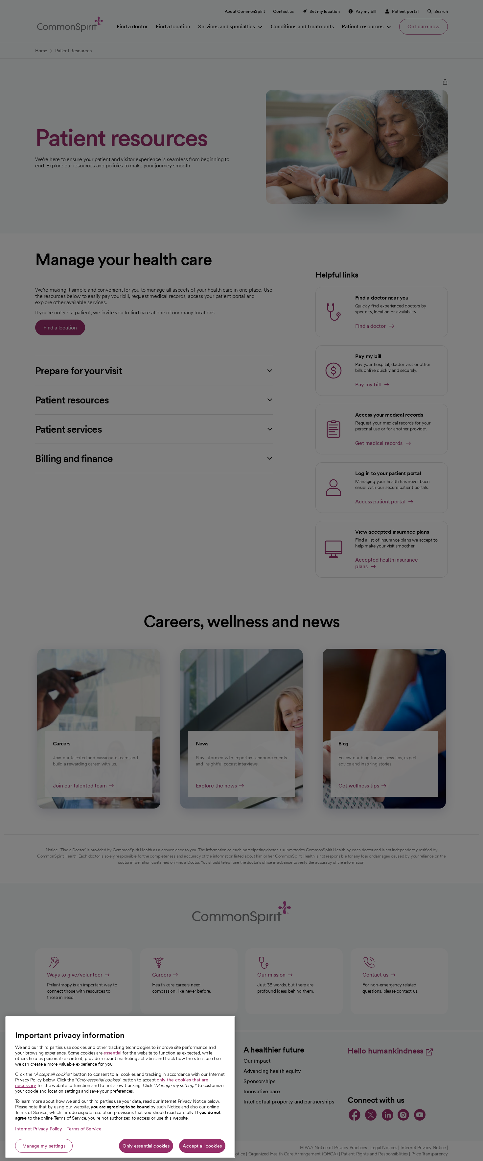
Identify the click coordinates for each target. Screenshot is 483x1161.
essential (112, 1052)
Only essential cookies (146, 1146)
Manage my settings (43, 1146)
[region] (120, 1087)
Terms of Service (84, 1128)
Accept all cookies (202, 1146)
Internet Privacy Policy (38, 1128)
